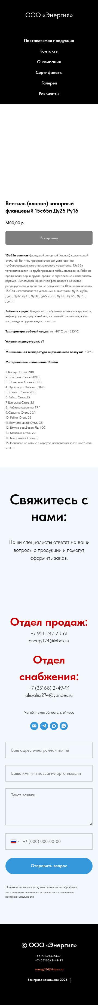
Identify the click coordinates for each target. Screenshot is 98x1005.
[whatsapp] (64, 726)
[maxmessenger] (54, 726)
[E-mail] (34, 726)
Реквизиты (49, 93)
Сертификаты (49, 72)
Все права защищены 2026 (47, 980)
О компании (49, 61)
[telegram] (44, 726)
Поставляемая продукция (49, 40)
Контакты (49, 51)
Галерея (49, 83)
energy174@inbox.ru (49, 969)
